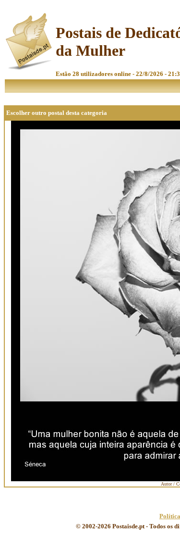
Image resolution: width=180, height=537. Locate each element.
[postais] (29, 67)
